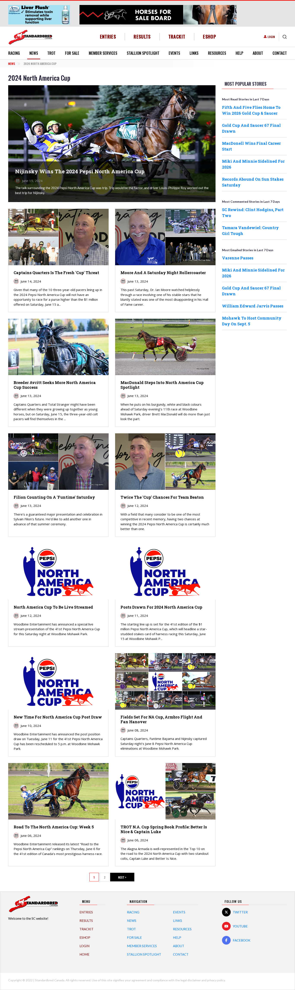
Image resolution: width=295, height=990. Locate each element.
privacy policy (216, 980)
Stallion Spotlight (143, 53)
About (258, 53)
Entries (108, 36)
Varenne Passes (237, 257)
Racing (14, 53)
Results (142, 36)
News (33, 53)
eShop (209, 36)
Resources (217, 53)
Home (84, 954)
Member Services (103, 53)
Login (271, 36)
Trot (51, 53)
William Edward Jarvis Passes (252, 306)
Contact (280, 53)
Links (194, 53)
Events (174, 53)
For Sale (72, 53)
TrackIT (177, 36)
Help (239, 53)
